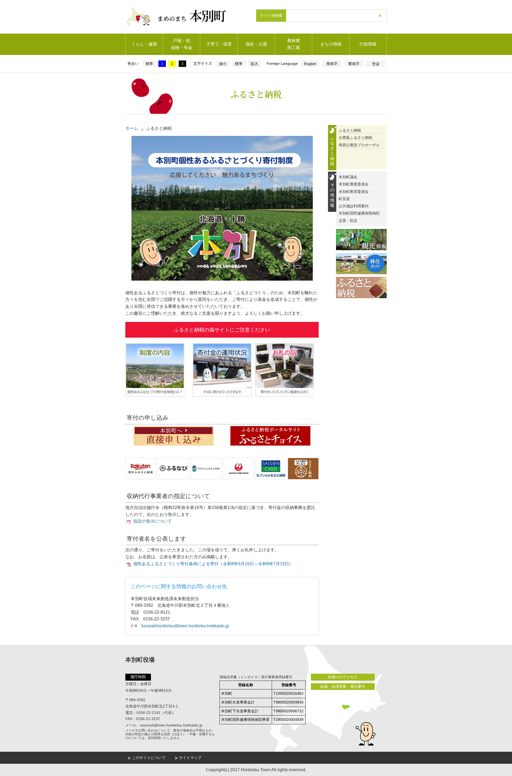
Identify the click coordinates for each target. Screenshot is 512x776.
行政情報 (368, 44)
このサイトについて (149, 757)
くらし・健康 (144, 44)
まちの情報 (331, 44)
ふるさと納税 (350, 130)
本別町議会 (348, 177)
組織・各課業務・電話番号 (342, 686)
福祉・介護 (256, 44)
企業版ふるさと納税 (355, 137)
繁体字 (353, 64)
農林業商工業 (293, 44)
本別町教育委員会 (354, 191)
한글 (375, 64)
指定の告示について (152, 521)
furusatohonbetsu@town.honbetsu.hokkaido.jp (185, 626)
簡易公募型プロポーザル (359, 145)
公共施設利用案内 (354, 206)
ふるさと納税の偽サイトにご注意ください (222, 330)
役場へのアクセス (343, 677)
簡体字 (332, 64)
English (310, 64)
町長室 (344, 199)
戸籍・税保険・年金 (181, 44)
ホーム (131, 128)
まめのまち (191, 15)
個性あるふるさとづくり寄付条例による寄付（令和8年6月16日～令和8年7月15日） (213, 563)
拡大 (254, 64)
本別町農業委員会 (354, 184)
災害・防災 (348, 221)
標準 (149, 64)
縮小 (223, 64)
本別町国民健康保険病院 (359, 213)
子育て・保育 (219, 44)
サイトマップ (190, 757)
